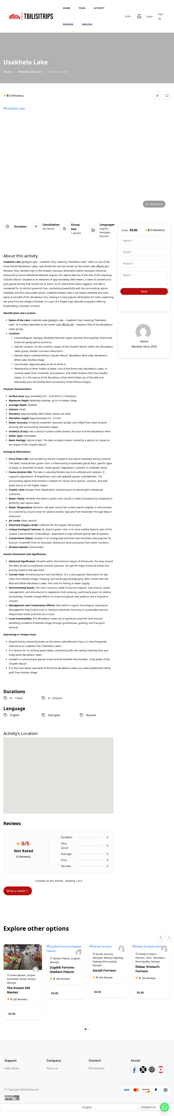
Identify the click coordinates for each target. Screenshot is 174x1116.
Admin (144, 341)
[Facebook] (134, 1069)
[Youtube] (160, 1069)
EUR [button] (127, 16)
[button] (139, 16)
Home (66, 8)
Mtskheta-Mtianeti (30, 72)
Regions (68, 24)
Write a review (16, 891)
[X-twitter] (143, 1069)
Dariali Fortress (104, 970)
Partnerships (97, 1068)
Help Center (11, 1068)
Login (149, 16)
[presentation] (160, 937)
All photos (156, 204)
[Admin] (36, 970)
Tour (82, 8)
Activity (99, 8)
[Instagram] (152, 1069)
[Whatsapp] (164, 1107)
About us (52, 1068)
